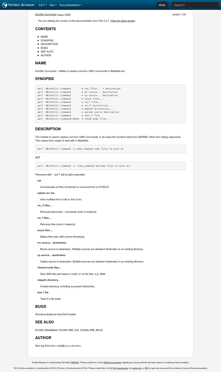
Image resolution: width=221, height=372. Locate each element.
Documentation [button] (69, 5)
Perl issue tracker (120, 368)
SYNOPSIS (47, 40)
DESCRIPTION (49, 44)
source (61, 14)
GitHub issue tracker (112, 362)
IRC (146, 368)
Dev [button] (52, 5)
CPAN (67, 14)
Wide (162, 5)
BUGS (44, 48)
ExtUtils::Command (45, 14)
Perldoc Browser (21, 4)
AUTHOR (46, 55)
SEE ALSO (47, 51)
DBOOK (75, 362)
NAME (44, 36)
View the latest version (122, 20)
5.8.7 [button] (42, 5)
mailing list (137, 368)
